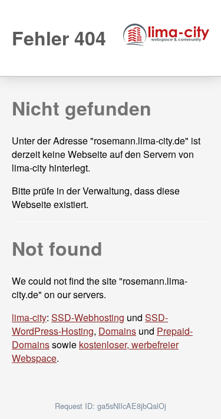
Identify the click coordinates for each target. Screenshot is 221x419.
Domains (117, 331)
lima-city (29, 317)
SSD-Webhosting (87, 317)
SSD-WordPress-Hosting (90, 324)
